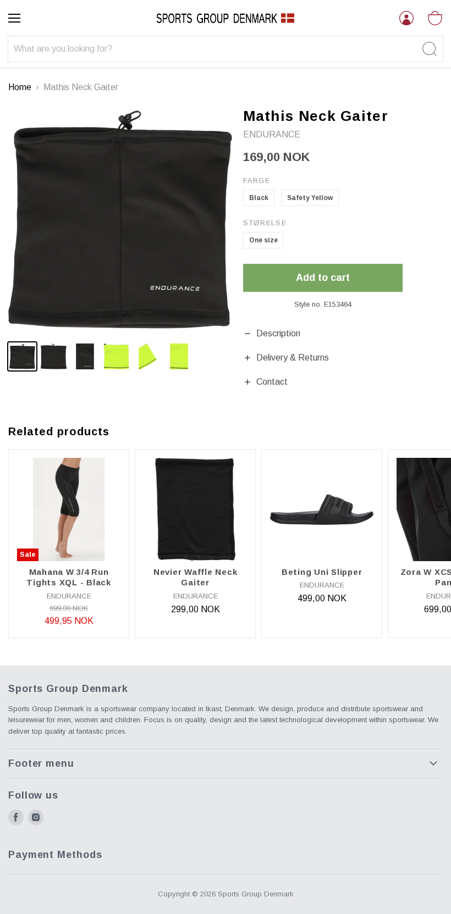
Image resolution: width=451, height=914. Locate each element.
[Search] (428, 49)
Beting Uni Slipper (322, 572)
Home (19, 87)
